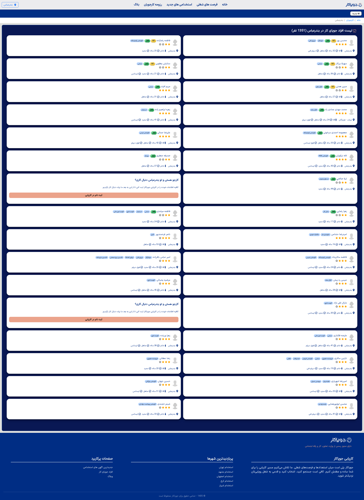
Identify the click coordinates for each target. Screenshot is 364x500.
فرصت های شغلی (207, 4)
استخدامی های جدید (179, 4)
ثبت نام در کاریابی (93, 195)
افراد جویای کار (106, 472)
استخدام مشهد (225, 472)
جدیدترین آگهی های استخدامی (98, 467)
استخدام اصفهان (225, 476)
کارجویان (350, 20)
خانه (225, 4)
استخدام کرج (227, 481)
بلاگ (136, 4)
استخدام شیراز (226, 485)
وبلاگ (110, 476)
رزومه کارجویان (153, 4)
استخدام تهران (226, 467)
